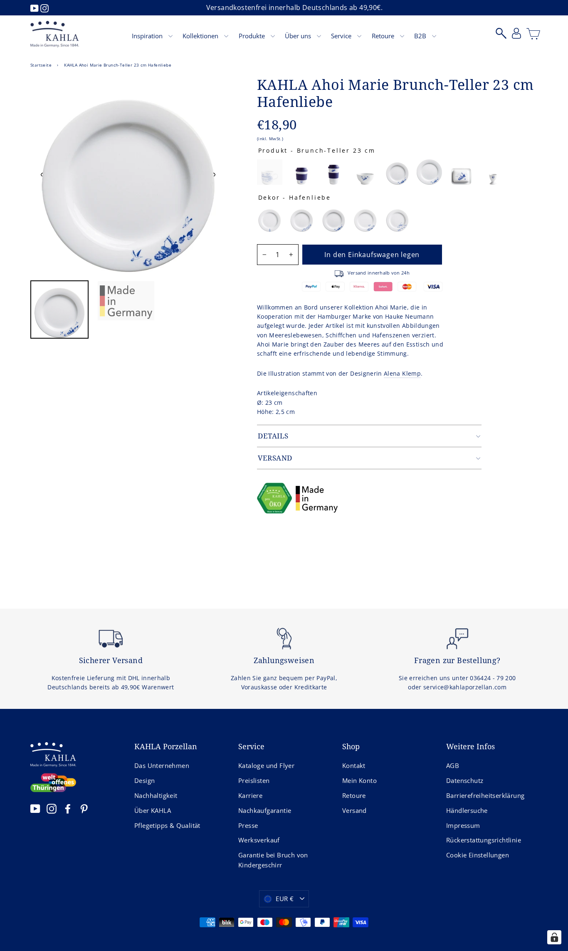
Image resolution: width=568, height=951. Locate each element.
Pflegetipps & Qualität (167, 825)
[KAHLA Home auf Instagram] (52, 808)
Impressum (463, 825)
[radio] (269, 172)
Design (144, 780)
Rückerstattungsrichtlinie (483, 840)
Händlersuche (467, 810)
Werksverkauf (259, 840)
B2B (421, 36)
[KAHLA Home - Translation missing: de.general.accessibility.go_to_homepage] (54, 34)
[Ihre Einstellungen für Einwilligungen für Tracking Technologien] (554, 937)
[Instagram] (44, 7)
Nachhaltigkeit (156, 795)
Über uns (299, 36)
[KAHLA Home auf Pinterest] (84, 808)
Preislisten (253, 780)
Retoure (384, 36)
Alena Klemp (402, 373)
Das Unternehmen (161, 765)
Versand (354, 810)
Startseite (41, 65)
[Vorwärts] (214, 174)
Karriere (250, 795)
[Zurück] (42, 174)
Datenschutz (464, 780)
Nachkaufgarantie (264, 810)
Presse (248, 825)
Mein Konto (359, 780)
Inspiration (148, 36)
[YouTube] (35, 7)
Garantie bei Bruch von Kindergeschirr (273, 860)
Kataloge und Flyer (266, 765)
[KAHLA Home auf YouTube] (35, 808)
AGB (452, 765)
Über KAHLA (152, 810)
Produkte (253, 36)
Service (342, 36)
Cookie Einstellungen (477, 855)
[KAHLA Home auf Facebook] (68, 808)
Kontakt (353, 765)
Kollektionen (201, 36)
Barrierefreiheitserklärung (485, 795)
